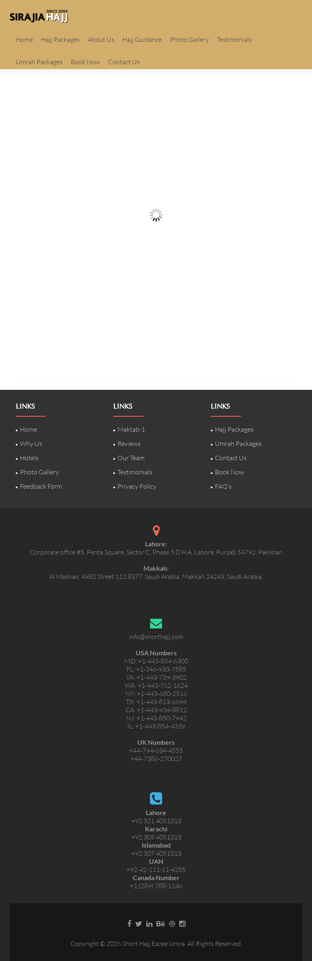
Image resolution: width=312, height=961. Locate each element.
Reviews (129, 443)
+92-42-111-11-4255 (156, 869)
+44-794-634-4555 (156, 750)
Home (24, 39)
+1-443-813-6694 (161, 702)
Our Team (131, 458)
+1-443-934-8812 (162, 710)
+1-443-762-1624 (163, 685)
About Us (101, 39)
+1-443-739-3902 (161, 677)
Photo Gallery (189, 39)
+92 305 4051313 (156, 837)
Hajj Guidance (142, 39)
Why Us (31, 443)
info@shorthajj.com (156, 637)
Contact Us (124, 62)
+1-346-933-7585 (161, 669)
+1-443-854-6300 (163, 661)
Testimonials (234, 39)
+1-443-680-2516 (162, 693)
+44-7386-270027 (156, 758)
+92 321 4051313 (156, 821)
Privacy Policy (136, 486)
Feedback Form (41, 486)
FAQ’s (223, 486)
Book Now (85, 62)
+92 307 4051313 (156, 853)
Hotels (29, 458)
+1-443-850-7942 (161, 718)
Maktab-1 (131, 429)
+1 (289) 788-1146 (156, 886)
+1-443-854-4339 (160, 726)
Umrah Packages (39, 62)
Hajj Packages (60, 39)
